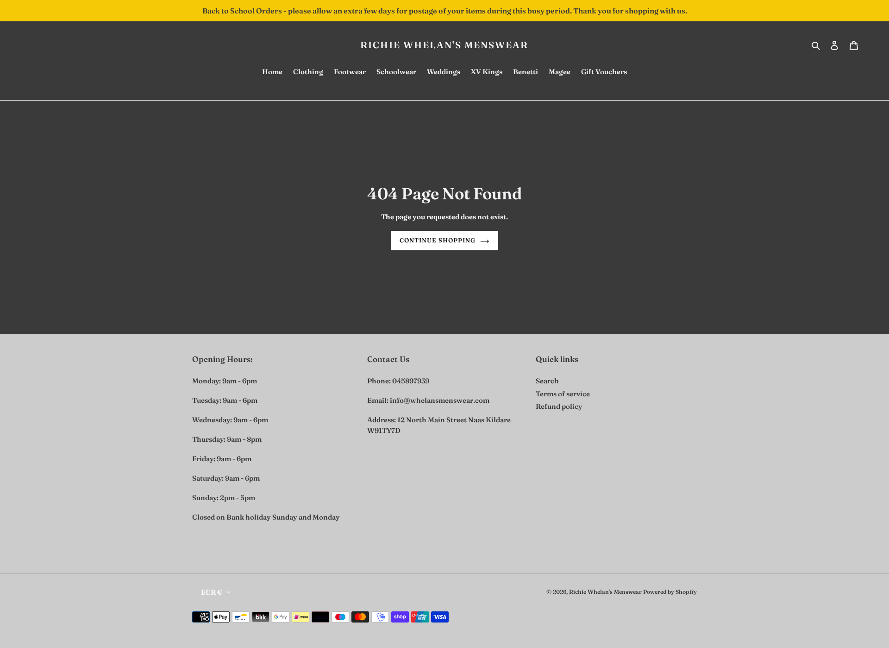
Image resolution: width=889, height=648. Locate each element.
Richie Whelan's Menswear (444, 45)
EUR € (211, 592)
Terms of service (563, 393)
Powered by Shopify (670, 591)
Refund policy (559, 406)
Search (547, 380)
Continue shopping (438, 240)
